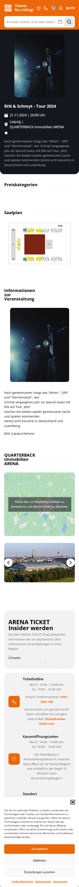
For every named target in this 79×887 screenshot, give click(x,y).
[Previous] (8, 562)
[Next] (70, 562)
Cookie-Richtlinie (22, 881)
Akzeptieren (39, 849)
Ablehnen (39, 860)
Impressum (60, 881)
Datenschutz (43, 881)
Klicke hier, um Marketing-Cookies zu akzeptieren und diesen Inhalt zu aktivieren (39, 504)
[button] (73, 802)
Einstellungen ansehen (39, 872)
